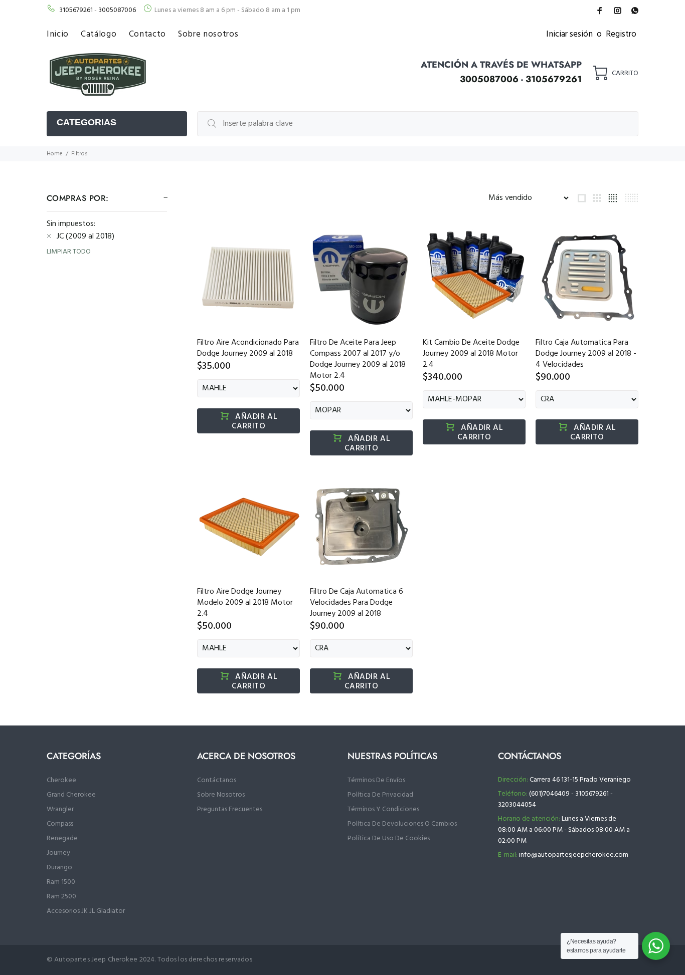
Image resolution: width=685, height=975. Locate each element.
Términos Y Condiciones (383, 809)
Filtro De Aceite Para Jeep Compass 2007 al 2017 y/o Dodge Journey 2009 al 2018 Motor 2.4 (358, 359)
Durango (59, 867)
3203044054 (517, 805)
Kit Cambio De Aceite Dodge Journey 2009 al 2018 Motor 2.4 (471, 353)
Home (55, 154)
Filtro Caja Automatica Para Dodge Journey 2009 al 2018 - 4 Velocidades (586, 353)
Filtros (79, 154)
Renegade (62, 838)
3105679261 (76, 10)
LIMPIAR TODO (69, 252)
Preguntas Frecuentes (229, 809)
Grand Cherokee (71, 795)
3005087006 (117, 10)
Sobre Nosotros (221, 795)
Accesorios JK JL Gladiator (86, 911)
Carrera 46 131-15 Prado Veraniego (580, 780)
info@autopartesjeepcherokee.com (573, 855)
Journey (58, 853)
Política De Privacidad (380, 795)
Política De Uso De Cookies (389, 838)
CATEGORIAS (86, 122)
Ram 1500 (61, 882)
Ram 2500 (61, 896)
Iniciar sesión (569, 34)
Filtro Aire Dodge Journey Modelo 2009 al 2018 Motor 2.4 (245, 602)
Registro (621, 34)
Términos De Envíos (376, 780)
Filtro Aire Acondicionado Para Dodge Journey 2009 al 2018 (248, 348)
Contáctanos (216, 780)
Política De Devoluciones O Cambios (402, 824)
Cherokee (61, 780)
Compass (60, 824)
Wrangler (60, 809)
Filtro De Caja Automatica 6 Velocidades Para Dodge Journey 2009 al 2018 (356, 602)
